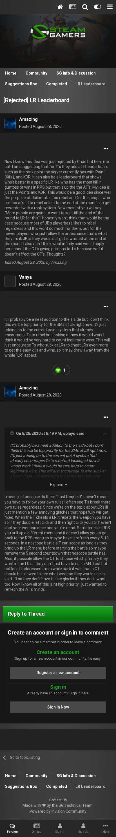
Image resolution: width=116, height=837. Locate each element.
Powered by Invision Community (58, 811)
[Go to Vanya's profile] (10, 281)
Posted (40, 126)
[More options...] (105, 148)
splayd (69, 433)
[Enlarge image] (58, 370)
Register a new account (58, 672)
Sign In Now (58, 707)
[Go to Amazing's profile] (10, 123)
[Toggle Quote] (12, 433)
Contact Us (58, 800)
